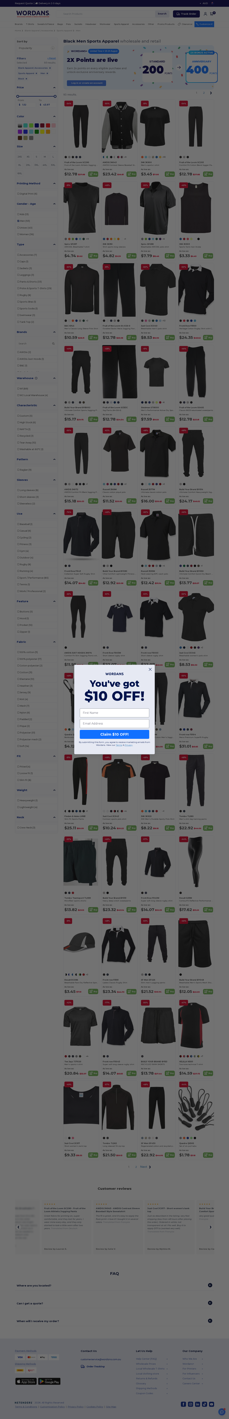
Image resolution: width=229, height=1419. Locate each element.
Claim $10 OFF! (114, 734)
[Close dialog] (150, 669)
